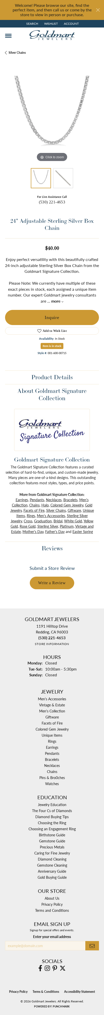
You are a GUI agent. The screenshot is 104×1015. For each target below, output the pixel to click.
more (56, 301)
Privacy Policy (52, 904)
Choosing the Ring (52, 822)
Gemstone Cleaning (52, 865)
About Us (52, 898)
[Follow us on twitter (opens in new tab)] (63, 968)
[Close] (98, 10)
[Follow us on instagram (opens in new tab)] (47, 968)
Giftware (74, 510)
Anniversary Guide (52, 871)
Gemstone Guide (52, 840)
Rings (31, 515)
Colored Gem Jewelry (66, 505)
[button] (31, 24)
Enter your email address (52, 936)
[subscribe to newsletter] (92, 945)
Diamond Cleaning (52, 859)
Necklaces (54, 499)
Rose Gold (28, 526)
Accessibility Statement (79, 992)
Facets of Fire (33, 510)
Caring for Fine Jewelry (52, 853)
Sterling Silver (47, 526)
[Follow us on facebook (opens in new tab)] (40, 968)
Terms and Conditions (52, 910)
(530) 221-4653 (52, 202)
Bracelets (70, 499)
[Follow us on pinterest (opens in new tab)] (55, 968)
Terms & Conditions (46, 992)
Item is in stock (52, 346)
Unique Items (52, 735)
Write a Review (52, 583)
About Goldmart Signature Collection (52, 394)
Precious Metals (52, 846)
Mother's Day (32, 531)
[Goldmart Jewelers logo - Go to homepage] (52, 35)
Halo (45, 505)
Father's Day (55, 531)
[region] (52, 116)
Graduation (43, 520)
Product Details (52, 377)
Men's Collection (52, 710)
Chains (34, 505)
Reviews (52, 548)
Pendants (37, 499)
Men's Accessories (51, 515)
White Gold (73, 520)
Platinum (67, 526)
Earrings (22, 499)
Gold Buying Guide (52, 877)
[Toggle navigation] (8, 36)
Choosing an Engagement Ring (52, 828)
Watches (52, 783)
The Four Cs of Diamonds (52, 810)
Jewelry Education (52, 804)
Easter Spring (82, 531)
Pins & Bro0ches (52, 777)
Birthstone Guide (52, 834)
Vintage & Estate (52, 704)
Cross (28, 520)
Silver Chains (17, 52)
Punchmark (61, 1006)
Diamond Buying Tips (52, 816)
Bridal (58, 520)
